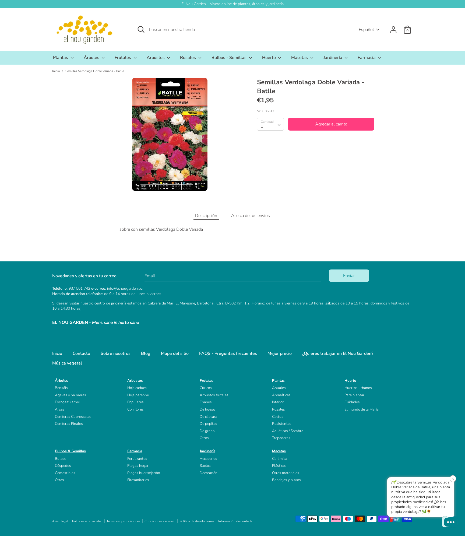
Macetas (300, 58)
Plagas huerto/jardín (143, 472)
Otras (59, 479)
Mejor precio (279, 353)
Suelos (205, 465)
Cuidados (352, 402)
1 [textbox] (262, 126)
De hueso (207, 409)
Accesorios (208, 458)
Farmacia (367, 58)
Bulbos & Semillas (70, 451)
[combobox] (270, 124)
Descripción (206, 216)
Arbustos (156, 58)
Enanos (206, 402)
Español (366, 30)
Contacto (81, 353)
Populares (135, 402)
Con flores (135, 409)
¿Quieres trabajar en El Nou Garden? (337, 353)
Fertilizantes (137, 458)
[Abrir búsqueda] (141, 29)
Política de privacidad (87, 521)
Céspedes (63, 465)
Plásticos (279, 465)
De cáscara (208, 416)
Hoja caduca (137, 387)
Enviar (349, 276)
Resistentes (281, 423)
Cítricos (206, 387)
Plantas (61, 58)
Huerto (269, 58)
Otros (204, 437)
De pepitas (208, 423)
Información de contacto (235, 521)
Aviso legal (60, 521)
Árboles (92, 58)
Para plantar (354, 395)
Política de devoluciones (196, 521)
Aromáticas (281, 395)
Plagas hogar (138, 465)
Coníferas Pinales (69, 423)
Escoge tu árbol (67, 402)
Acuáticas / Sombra (287, 430)
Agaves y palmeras (70, 395)
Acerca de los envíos (250, 216)
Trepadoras (281, 437)
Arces (59, 409)
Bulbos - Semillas (230, 58)
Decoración (208, 472)
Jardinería (333, 58)
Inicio (57, 353)
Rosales (188, 58)
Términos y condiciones (123, 521)
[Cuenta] (393, 27)
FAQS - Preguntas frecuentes (228, 353)
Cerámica (279, 458)
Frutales (123, 58)
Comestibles (65, 472)
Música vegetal (67, 363)
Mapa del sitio (175, 353)
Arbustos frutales (214, 395)
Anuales (279, 387)
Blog (145, 353)
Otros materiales (285, 472)
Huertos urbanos (358, 387)
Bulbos (60, 458)
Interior (278, 402)
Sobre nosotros (116, 353)
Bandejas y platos (286, 479)
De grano (207, 430)
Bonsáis (61, 387)
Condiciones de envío (160, 521)
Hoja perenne (138, 395)
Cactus (277, 416)
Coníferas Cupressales (73, 416)
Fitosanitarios (138, 479)
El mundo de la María (361, 409)
